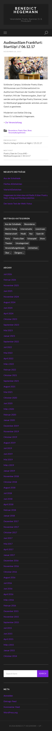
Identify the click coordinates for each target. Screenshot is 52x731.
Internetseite (26, 229)
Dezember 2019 (11, 425)
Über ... (8, 253)
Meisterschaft (11, 234)
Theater (8, 243)
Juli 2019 (8, 448)
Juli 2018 (8, 493)
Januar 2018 (9, 515)
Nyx (31, 234)
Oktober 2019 (10, 437)
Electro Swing (11, 229)
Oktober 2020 (10, 397)
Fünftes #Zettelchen (13, 184)
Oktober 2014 (10, 656)
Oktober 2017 (10, 532)
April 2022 (8, 358)
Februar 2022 (10, 369)
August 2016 (9, 577)
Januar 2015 (9, 650)
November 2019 (11, 431)
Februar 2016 (10, 605)
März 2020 (9, 409)
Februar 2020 (10, 414)
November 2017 (11, 527)
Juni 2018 (8, 498)
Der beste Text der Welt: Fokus (18, 203)
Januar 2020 (9, 420)
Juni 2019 (8, 453)
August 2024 (9, 302)
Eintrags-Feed (10, 701)
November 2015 (11, 616)
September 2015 (11, 622)
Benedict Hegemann (26, 10)
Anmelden (8, 695)
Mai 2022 (8, 352)
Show (30, 130)
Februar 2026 (10, 279)
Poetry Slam (22, 130)
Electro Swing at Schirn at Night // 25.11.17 (23, 141)
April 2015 (8, 639)
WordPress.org (11, 712)
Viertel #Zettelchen (12, 189)
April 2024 (8, 313)
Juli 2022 (8, 347)
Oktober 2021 (10, 375)
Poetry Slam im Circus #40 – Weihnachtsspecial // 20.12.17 (17, 153)
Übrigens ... (19, 253)
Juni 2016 (8, 588)
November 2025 (11, 285)
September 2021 (11, 381)
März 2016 (9, 600)
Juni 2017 (8, 538)
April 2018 (8, 504)
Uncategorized (22, 243)
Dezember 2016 (11, 560)
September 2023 (11, 324)
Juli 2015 (8, 628)
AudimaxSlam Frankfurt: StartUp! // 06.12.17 (23, 44)
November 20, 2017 (12, 52)
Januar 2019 (9, 470)
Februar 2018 (10, 510)
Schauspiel (31, 238)
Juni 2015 (8, 633)
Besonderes (12, 130)
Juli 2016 (8, 583)
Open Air (40, 234)
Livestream (40, 229)
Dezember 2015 (11, 611)
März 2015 (9, 644)
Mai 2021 (8, 392)
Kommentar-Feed (12, 707)
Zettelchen (33, 248)
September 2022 (11, 341)
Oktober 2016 (10, 571)
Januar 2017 (9, 555)
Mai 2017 (8, 543)
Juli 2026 (8, 274)
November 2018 (11, 476)
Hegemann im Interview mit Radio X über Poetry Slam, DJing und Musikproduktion (26, 196)
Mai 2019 (8, 459)
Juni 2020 (8, 403)
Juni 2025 (8, 291)
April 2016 (8, 594)
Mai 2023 (8, 330)
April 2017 (8, 549)
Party (7, 238)
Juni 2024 (8, 307)
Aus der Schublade (12, 178)
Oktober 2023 (10, 319)
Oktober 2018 (10, 482)
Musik (23, 234)
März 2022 (9, 364)
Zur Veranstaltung (13, 122)
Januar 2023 (9, 336)
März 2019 (9, 465)
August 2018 (9, 487)
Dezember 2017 (11, 521)
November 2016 (11, 566)
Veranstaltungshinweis (16, 133)
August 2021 (9, 386)
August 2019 (9, 442)
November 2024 (11, 296)
